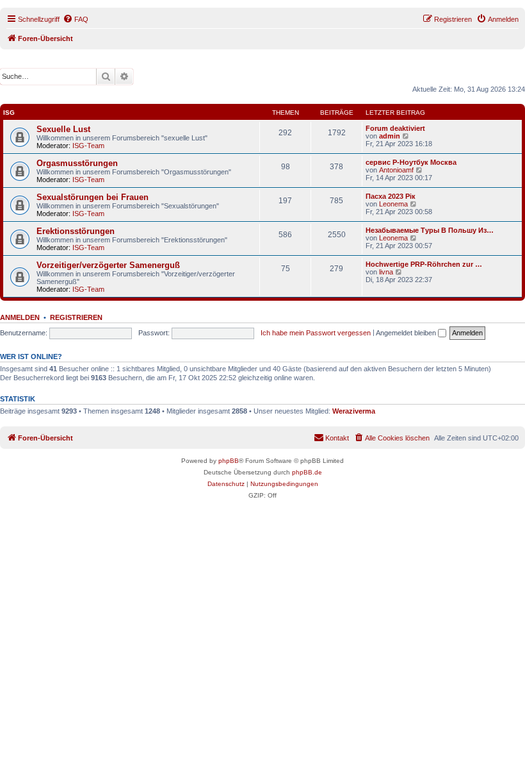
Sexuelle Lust (63, 129)
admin (389, 136)
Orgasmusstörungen (77, 163)
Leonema (393, 204)
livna (386, 272)
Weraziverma (353, 411)
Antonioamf (396, 170)
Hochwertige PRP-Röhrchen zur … (424, 264)
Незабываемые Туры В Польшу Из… (430, 230)
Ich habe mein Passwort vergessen (316, 333)
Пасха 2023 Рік (391, 196)
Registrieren (76, 317)
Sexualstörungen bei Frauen (92, 197)
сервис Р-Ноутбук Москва (411, 162)
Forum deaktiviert (395, 128)
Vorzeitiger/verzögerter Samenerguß (108, 265)
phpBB (228, 460)
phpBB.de (307, 472)
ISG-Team (88, 145)
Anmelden (20, 317)
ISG (9, 112)
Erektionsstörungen (75, 231)
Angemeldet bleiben (407, 333)
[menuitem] (75, 19)
